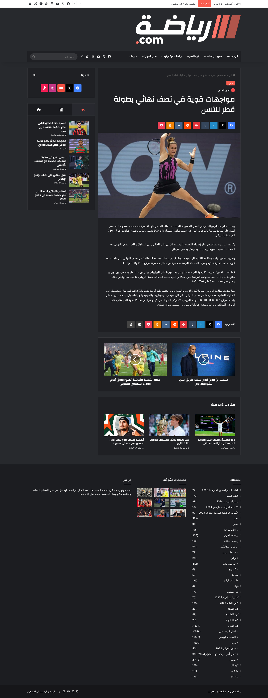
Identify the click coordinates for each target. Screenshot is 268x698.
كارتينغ (232, 569)
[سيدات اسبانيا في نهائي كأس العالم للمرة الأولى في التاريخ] (144, 502)
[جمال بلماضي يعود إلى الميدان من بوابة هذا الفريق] (178, 502)
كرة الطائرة (232, 614)
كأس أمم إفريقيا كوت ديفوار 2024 (217, 654)
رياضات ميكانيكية (173, 56)
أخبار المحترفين (227, 631)
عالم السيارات (149, 56)
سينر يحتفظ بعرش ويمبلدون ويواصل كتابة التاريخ (169, 441)
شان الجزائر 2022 (225, 648)
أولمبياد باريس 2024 (227, 501)
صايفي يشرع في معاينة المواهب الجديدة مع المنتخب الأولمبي (165, 3)
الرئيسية (233, 56)
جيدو (236, 524)
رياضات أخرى (231, 535)
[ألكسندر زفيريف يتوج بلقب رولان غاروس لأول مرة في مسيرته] (124, 425)
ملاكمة (234, 670)
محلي (233, 659)
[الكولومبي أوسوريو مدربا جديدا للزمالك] (161, 502)
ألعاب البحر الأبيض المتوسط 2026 (220, 490)
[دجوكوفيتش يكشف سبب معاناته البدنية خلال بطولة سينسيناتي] (215, 425)
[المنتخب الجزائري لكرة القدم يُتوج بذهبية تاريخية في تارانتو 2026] (79, 196)
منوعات (133, 56)
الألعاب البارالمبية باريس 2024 (222, 507)
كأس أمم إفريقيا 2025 (226, 597)
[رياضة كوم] (188, 29)
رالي (233, 558)
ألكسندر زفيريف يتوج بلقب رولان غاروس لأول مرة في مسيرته (127, 441)
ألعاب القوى (232, 495)
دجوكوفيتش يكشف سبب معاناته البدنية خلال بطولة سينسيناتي (216, 441)
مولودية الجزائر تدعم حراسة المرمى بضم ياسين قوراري (51, 143)
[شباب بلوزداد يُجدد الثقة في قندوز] (161, 492)
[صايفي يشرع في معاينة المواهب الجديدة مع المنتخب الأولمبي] (79, 162)
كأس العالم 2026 (229, 603)
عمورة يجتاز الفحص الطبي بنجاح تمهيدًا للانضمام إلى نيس (52, 127)
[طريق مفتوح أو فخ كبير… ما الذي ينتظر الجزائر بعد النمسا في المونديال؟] (178, 492)
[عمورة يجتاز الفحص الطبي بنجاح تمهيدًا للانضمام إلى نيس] (79, 128)
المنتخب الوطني (227, 637)
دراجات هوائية (231, 529)
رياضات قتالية (231, 540)
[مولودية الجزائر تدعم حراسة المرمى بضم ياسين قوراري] (79, 146)
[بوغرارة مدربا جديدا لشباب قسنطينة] (178, 513)
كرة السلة (233, 608)
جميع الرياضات (214, 56)
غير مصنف (232, 591)
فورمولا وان (229, 563)
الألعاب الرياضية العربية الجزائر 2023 (218, 512)
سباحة (235, 574)
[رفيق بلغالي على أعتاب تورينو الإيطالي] (79, 180)
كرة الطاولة (232, 620)
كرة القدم (194, 56)
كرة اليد (234, 665)
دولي (233, 642)
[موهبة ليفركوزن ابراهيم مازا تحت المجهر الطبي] (144, 513)
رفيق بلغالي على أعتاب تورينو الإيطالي (50, 177)
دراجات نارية (229, 552)
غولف (235, 586)
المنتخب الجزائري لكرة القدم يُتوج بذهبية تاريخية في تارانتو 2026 (50, 195)
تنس (219, 75)
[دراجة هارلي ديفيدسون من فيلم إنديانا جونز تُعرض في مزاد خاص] (144, 492)
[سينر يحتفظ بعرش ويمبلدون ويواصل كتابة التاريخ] (169, 425)
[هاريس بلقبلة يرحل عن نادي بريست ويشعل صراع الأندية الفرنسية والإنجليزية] (161, 513)
